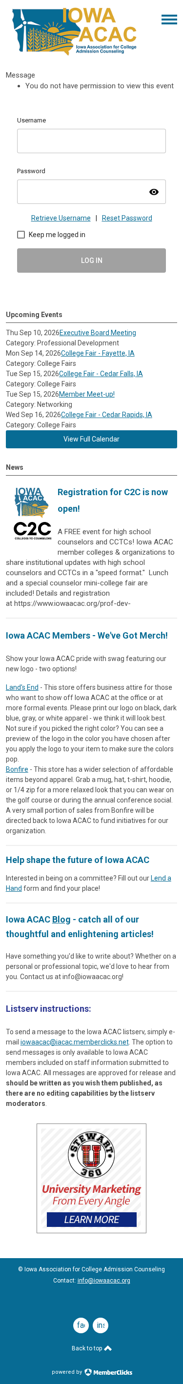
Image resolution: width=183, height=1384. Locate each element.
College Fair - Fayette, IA (98, 353)
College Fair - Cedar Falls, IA (101, 374)
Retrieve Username (61, 218)
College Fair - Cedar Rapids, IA (106, 415)
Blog (61, 919)
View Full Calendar (91, 439)
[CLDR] (74, 55)
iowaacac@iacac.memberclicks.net (74, 1042)
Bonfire (17, 769)
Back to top (87, 1348)
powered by (67, 1372)
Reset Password (127, 218)
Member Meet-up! (87, 394)
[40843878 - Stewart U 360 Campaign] (91, 1231)
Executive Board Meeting (98, 333)
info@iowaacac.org (104, 1280)
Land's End (22, 687)
